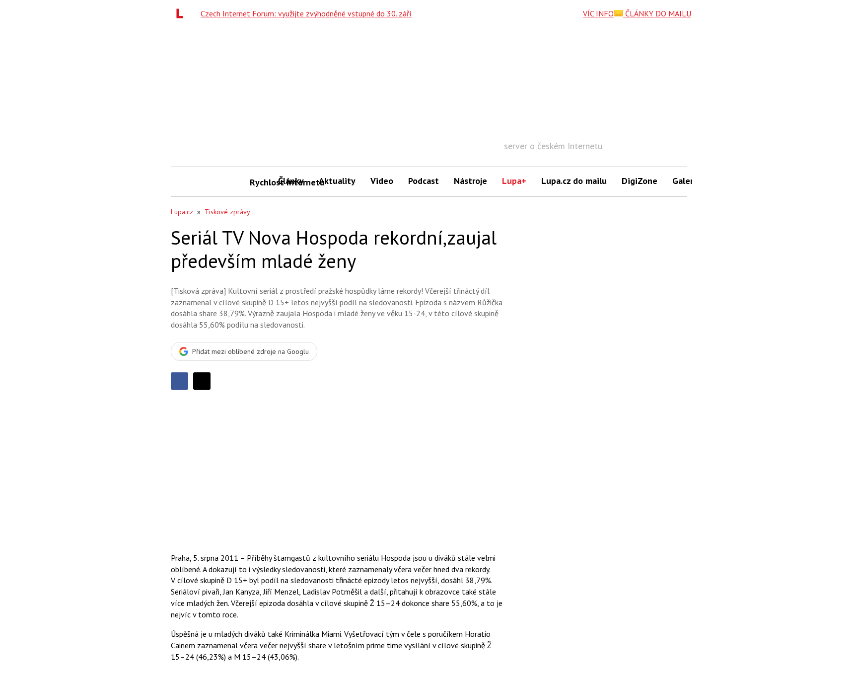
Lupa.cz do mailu (574, 180)
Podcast (423, 180)
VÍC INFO (598, 13)
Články (291, 180)
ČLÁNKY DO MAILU (657, 13)
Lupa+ (514, 180)
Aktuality (337, 180)
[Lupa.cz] (182, 13)
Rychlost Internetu (260, 182)
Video (381, 180)
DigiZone (639, 180)
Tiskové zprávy (227, 211)
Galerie (686, 180)
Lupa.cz (182, 211)
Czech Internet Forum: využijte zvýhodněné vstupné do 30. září (306, 13)
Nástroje (470, 180)
